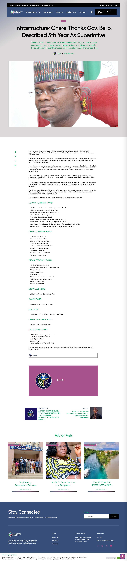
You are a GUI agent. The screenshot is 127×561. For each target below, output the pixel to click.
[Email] (15, 165)
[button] (92, 12)
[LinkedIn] (15, 161)
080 (101, 537)
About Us (55, 537)
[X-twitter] (106, 546)
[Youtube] (111, 546)
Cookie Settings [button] (111, 558)
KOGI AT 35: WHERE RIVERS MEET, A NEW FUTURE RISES (101, 485)
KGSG (35, 355)
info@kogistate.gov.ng (107, 540)
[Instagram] (102, 546)
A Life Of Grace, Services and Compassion (27, 5)
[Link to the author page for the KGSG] (55, 53)
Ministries (55, 541)
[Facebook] (15, 152)
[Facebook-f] (98, 546)
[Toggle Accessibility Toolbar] (122, 556)
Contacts (55, 544)
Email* (87, 512)
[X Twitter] (15, 156)
